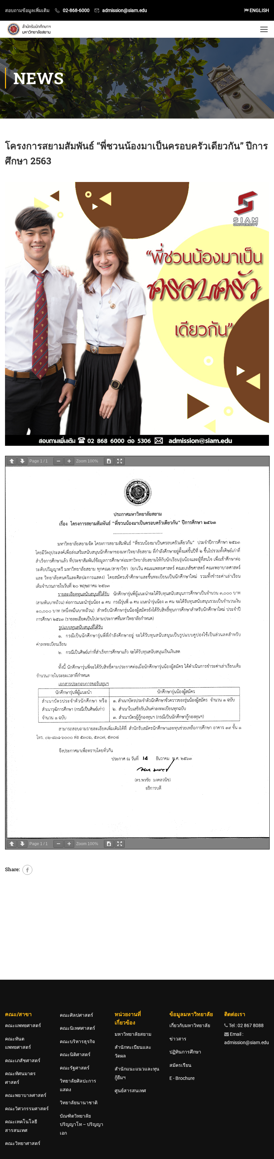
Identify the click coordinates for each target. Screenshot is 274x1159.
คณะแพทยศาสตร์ (23, 1025)
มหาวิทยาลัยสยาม (133, 1034)
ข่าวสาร (177, 1038)
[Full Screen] (120, 461)
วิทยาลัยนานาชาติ (79, 1102)
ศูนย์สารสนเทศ (130, 1090)
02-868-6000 (76, 10)
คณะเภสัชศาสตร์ (22, 1060)
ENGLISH (259, 10)
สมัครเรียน (180, 1065)
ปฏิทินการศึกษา (185, 1051)
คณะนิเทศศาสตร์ (77, 1028)
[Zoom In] (69, 461)
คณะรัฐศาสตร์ (75, 1068)
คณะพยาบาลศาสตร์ (25, 1095)
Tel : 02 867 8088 (246, 1025)
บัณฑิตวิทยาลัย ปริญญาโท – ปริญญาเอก (81, 1124)
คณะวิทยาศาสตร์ (22, 1143)
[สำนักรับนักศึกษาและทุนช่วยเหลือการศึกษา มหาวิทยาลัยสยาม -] (30, 29)
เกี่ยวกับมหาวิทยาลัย (189, 1025)
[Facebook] (27, 870)
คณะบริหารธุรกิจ (77, 1041)
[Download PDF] (109, 461)
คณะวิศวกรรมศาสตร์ (27, 1108)
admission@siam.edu (124, 10)
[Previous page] (12, 461)
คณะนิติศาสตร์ (75, 1054)
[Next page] (22, 461)
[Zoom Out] (58, 461)
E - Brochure (181, 1078)
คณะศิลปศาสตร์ (76, 1015)
